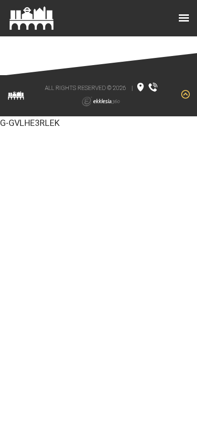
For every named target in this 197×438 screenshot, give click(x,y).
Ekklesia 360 (101, 101)
